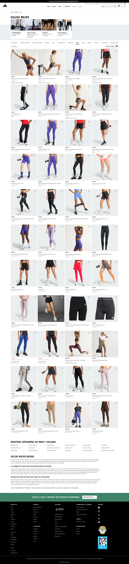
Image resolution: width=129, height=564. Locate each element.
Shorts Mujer (68, 450)
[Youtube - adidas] (108, 522)
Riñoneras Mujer (33, 445)
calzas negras (67, 487)
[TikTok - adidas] (108, 519)
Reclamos (100, 558)
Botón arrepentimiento (96, 3)
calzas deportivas (19, 487)
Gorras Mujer (104, 445)
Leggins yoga (59, 487)
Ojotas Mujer (32, 447)
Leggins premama (36, 487)
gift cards (115, 3)
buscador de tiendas (87, 3)
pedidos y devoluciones (109, 3)
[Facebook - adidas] (108, 508)
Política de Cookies (77, 558)
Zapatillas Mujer (14, 445)
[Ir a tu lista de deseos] (121, 6)
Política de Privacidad (85, 558)
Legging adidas (75, 487)
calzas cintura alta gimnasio (48, 487)
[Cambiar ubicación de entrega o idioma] (124, 4)
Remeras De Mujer (33, 450)
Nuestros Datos (42, 558)
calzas (12, 487)
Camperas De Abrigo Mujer (53, 447)
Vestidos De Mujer (105, 447)
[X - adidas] (108, 515)
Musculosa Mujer (87, 447)
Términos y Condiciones (51, 558)
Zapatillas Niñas (69, 447)
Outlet (80, 6)
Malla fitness (27, 487)
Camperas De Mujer (15, 447)
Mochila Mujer (14, 450)
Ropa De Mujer (50, 445)
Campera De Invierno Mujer (107, 450)
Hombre (54, 6)
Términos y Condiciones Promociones (64, 558)
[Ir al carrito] (124, 6)
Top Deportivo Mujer (51, 450)
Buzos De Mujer (87, 445)
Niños (59, 6)
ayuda (103, 3)
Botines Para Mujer (87, 450)
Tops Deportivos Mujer (70, 445)
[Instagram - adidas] (108, 511)
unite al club (120, 3)
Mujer (48, 6)
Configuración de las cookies (33, 558)
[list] (64, 42)
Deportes (74, 6)
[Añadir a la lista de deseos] (35, 51)
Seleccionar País (94, 558)
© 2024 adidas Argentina (64, 562)
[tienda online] (5, 5)
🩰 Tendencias (66, 6)
